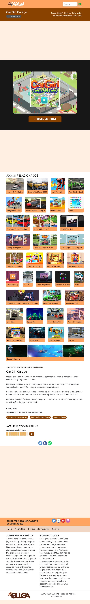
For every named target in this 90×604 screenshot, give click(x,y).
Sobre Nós (20, 529)
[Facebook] (45, 443)
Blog (10, 529)
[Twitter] (40, 443)
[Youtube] (63, 521)
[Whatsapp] (50, 443)
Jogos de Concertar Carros (17, 417)
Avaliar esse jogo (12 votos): (16, 430)
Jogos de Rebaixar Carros (40, 417)
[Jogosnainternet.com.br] (16, 4)
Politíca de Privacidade (38, 529)
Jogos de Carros (60, 417)
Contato (55, 529)
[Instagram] (68, 521)
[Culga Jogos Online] (19, 595)
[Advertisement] (45, 40)
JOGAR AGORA (45, 119)
